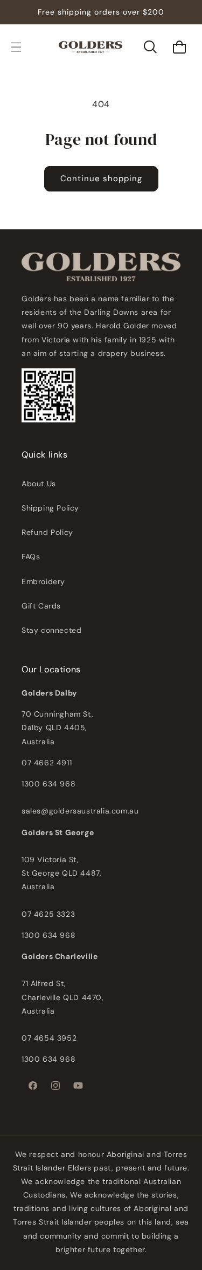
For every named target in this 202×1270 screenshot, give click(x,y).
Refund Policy (47, 532)
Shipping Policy (50, 508)
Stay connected (51, 630)
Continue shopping (101, 178)
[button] (16, 47)
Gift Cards (41, 606)
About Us (39, 483)
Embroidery (43, 581)
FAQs (31, 556)
